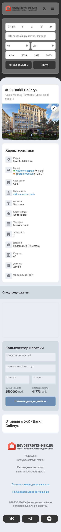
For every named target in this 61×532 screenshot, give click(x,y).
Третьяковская (25, 173)
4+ (51, 26)
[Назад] (7, 122)
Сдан (11, 55)
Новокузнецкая (25, 170)
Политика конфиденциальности (30, 484)
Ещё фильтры (20, 64)
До (34, 45)
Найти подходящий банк (31, 401)
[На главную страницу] (21, 10)
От (8, 45)
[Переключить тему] (44, 8)
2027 (36, 55)
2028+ (49, 55)
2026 (24, 55)
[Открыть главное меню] (52, 8)
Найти (44, 64)
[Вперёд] (54, 122)
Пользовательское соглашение (30, 491)
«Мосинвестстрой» (24, 194)
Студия (11, 26)
